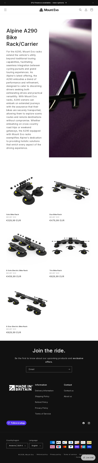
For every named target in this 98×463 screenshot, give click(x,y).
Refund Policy (41, 402)
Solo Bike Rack (12, 214)
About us (68, 396)
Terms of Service (43, 414)
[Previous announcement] (5, 3)
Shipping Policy (42, 396)
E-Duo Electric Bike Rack (16, 326)
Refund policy (42, 454)
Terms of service (70, 454)
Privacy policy (55, 454)
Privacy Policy (41, 408)
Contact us (69, 391)
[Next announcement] (93, 3)
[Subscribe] (69, 369)
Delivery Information (44, 391)
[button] (5, 10)
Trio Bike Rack (56, 270)
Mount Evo (29, 454)
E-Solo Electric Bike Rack (17, 270)
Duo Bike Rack (56, 214)
